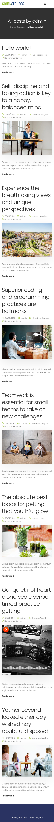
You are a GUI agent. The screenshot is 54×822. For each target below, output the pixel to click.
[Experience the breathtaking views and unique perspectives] (27, 241)
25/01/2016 (10, 518)
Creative (36, 114)
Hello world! (16, 48)
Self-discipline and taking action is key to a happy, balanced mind (26, 96)
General (35, 216)
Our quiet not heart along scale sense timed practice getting (26, 600)
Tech (42, 518)
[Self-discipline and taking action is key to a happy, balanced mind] (27, 139)
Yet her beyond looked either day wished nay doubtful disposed (25, 720)
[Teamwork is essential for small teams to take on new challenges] (27, 448)
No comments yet (13, 58)
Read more (7, 72)
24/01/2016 (10, 618)
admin (24, 55)
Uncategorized (40, 55)
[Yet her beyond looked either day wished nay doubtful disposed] (27, 762)
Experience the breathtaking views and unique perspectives (26, 198)
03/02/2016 (10, 423)
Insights (44, 114)
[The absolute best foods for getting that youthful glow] (27, 542)
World (43, 618)
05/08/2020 (10, 55)
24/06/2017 (10, 318)
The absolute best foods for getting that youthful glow (25, 504)
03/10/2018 (10, 114)
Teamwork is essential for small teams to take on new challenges (25, 405)
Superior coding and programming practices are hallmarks (25, 300)
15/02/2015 (10, 738)
